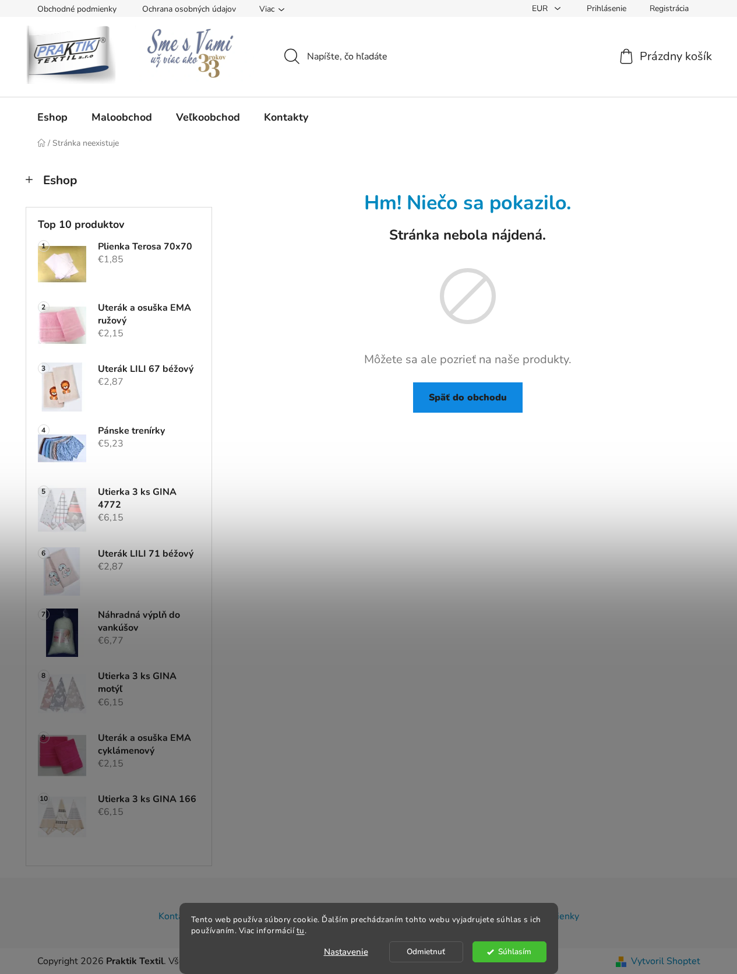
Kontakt (174, 916)
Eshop (60, 180)
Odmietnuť (426, 951)
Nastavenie (346, 952)
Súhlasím (514, 951)
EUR (541, 8)
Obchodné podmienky (77, 9)
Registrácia (669, 8)
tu (301, 930)
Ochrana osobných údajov (189, 9)
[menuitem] (52, 117)
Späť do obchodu (468, 397)
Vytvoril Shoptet (665, 961)
